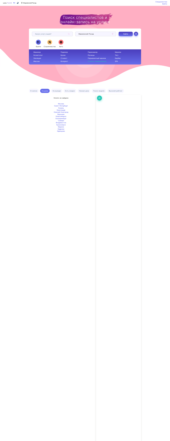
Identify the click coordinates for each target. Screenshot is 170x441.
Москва (61, 104)
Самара (61, 121)
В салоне (33, 91)
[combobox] (35, 34)
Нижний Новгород (61, 112)
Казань (61, 108)
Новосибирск (61, 116)
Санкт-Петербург (61, 106)
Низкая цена (84, 91)
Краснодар (61, 110)
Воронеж (61, 114)
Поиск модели (98, 91)
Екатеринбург (61, 118)
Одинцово (61, 131)
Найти (125, 34)
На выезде (57, 91)
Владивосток (61, 123)
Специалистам (161, 2)
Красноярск (61, 125)
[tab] (38, 43)
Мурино (61, 127)
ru (14, 3)
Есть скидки (70, 91)
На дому (45, 91)
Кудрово (61, 129)
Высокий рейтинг (115, 91)
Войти (164, 4)
